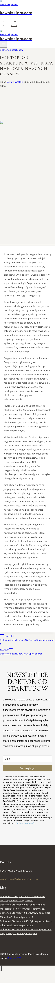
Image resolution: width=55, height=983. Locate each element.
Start (14, 21)
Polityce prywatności (25, 823)
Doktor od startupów (11, 49)
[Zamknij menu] (1, 968)
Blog (14, 25)
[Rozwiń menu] (3, 44)
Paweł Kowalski (14, 81)
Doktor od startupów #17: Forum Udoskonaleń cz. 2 (27, 640)
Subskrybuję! (27, 768)
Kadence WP (14, 958)
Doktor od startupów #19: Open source (21, 652)
